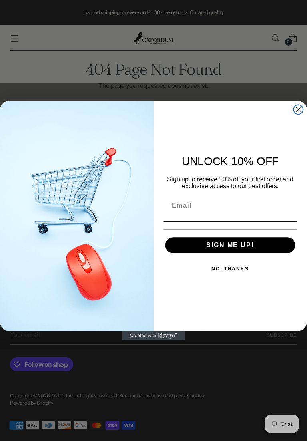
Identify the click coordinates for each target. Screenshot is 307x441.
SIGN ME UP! (230, 245)
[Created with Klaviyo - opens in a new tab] (153, 335)
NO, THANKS (230, 269)
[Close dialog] (298, 109)
